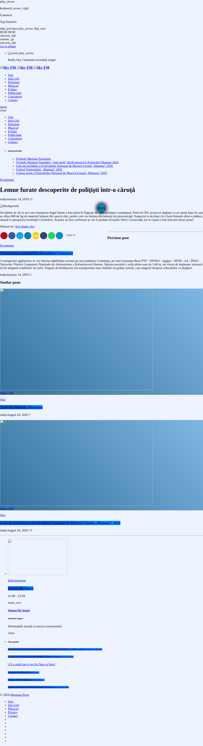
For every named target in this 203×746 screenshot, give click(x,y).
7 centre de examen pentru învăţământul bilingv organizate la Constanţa (41, 656)
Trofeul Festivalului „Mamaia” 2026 (39, 169)
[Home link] (24, 68)
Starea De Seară (20, 588)
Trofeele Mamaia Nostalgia (33, 159)
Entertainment (17, 580)
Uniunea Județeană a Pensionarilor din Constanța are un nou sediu (38, 687)
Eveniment (7, 180)
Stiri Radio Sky (25, 226)
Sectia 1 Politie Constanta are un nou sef (26, 680)
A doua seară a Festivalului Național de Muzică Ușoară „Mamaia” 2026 (61, 173)
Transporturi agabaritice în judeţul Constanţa (36, 253)
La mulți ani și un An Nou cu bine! (23, 672)
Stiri (3, 399)
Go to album (8, 46)
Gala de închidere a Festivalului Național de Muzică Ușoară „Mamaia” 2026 (64, 166)
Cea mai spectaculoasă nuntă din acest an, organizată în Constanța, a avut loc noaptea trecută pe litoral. (55, 649)
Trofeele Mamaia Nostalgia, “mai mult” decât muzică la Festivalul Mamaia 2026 (67, 162)
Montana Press (19, 695)
